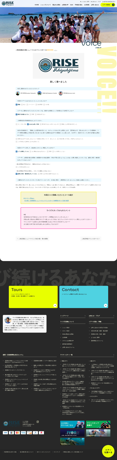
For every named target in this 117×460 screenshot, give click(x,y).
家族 (19, 104)
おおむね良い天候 (34, 124)
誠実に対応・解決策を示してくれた (27, 174)
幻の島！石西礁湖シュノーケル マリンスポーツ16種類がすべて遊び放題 (46, 201)
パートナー (32, 104)
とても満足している (23, 151)
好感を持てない (41, 114)
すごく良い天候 (22, 124)
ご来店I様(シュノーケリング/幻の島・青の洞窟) (33, 239)
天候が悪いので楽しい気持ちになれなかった (71, 139)
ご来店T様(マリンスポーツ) (90, 239)
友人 (24, 104)
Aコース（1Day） (29, 198)
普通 (33, 114)
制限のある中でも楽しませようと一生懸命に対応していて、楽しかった (37, 139)
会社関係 (40, 104)
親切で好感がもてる (23, 114)
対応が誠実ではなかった (52, 174)
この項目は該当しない (24, 167)
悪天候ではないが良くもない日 (50, 124)
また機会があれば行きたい (39, 151)
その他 (47, 104)
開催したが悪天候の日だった (69, 124)
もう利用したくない (59, 151)
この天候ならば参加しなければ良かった (28, 141)
